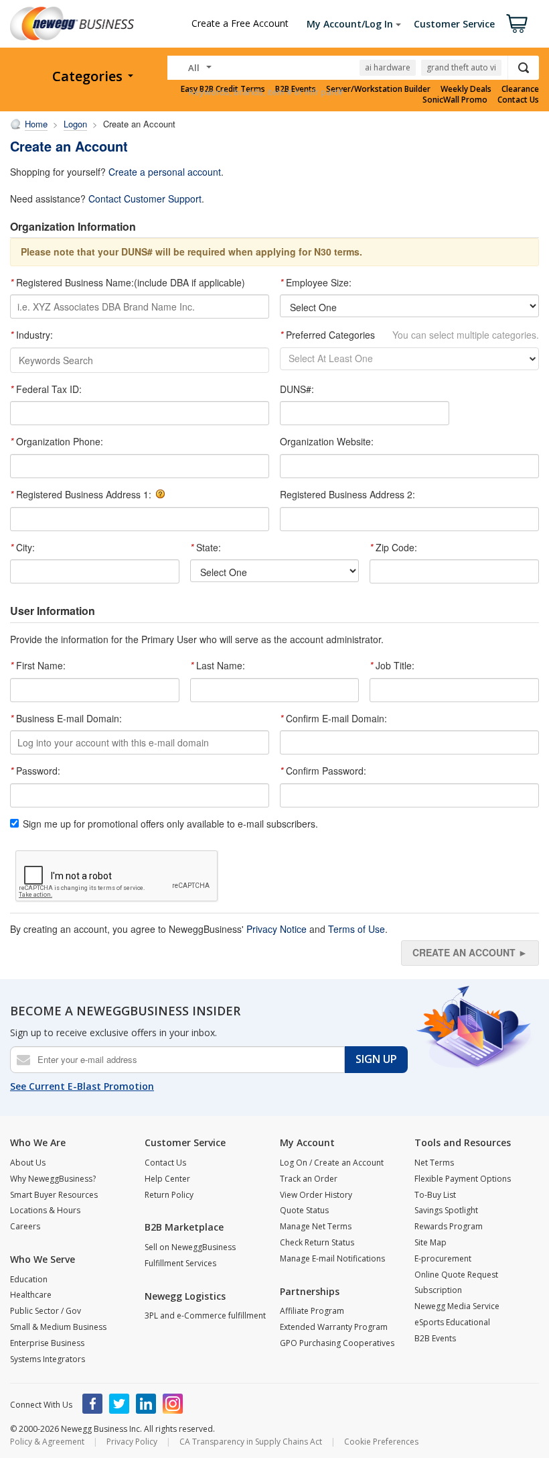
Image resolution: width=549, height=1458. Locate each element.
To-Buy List (435, 1194)
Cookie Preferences (381, 1441)
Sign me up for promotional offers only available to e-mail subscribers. (170, 824)
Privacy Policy (131, 1441)
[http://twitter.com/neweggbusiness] (119, 1404)
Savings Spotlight (446, 1210)
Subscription (438, 1290)
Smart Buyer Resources (54, 1194)
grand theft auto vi (461, 67)
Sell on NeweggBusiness (190, 1247)
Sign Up (376, 1059)
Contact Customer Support (145, 198)
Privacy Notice (276, 929)
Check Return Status (317, 1242)
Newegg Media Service (456, 1306)
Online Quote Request (456, 1274)
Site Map (430, 1242)
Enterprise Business (47, 1343)
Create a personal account (164, 171)
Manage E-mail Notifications (332, 1258)
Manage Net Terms (315, 1226)
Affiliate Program (312, 1310)
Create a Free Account (240, 23)
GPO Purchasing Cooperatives (337, 1343)
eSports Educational (452, 1322)
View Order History (316, 1194)
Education (29, 1279)
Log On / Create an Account (332, 1162)
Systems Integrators (47, 1359)
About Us (28, 1162)
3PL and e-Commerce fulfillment (205, 1315)
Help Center (167, 1178)
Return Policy (169, 1194)
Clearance (520, 89)
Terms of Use (356, 929)
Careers (25, 1226)
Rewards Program (448, 1226)
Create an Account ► (470, 952)
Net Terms (434, 1162)
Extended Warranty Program (334, 1327)
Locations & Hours (45, 1210)
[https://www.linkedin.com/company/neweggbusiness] (146, 1404)
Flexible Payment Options (462, 1178)
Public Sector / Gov (45, 1310)
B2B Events (435, 1338)
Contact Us (518, 100)
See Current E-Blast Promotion (82, 1086)
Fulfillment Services (180, 1263)
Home (36, 123)
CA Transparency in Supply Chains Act (250, 1441)
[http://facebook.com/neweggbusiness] (92, 1404)
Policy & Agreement (47, 1441)
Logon (75, 123)
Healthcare (31, 1294)
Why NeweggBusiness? (53, 1178)
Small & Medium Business (58, 1327)
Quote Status (304, 1210)
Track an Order (308, 1178)
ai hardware (387, 67)
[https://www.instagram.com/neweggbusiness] (173, 1404)
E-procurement (442, 1258)
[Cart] (516, 23)
